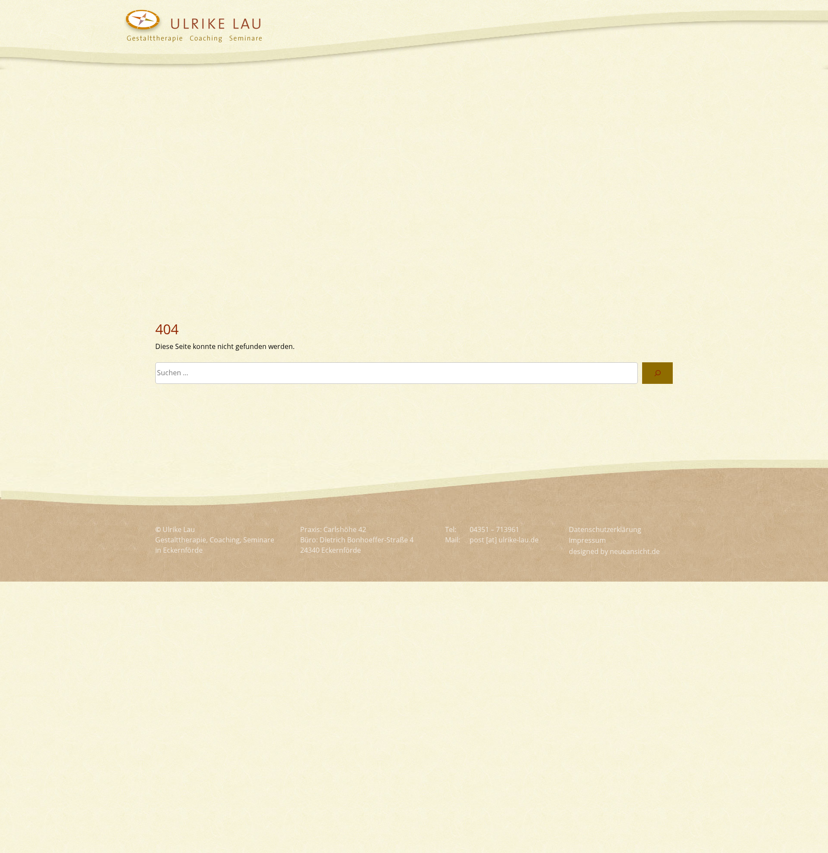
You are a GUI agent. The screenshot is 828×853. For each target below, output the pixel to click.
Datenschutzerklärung (605, 529)
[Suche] (657, 372)
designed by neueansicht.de (614, 551)
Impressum (587, 540)
